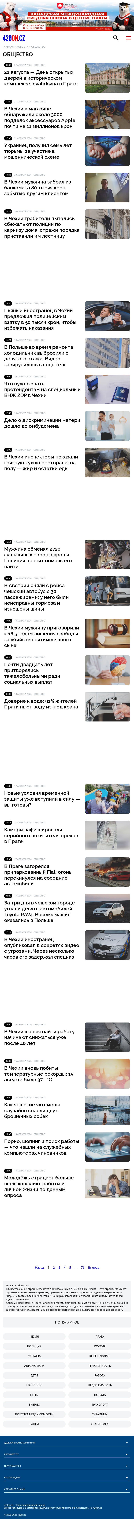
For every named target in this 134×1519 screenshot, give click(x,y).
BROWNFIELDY (11, 1454)
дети (34, 1375)
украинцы (100, 1414)
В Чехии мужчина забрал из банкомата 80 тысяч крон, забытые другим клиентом (37, 187)
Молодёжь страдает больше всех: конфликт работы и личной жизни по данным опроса (39, 1186)
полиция (34, 1346)
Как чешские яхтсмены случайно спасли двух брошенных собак (32, 1110)
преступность (100, 1366)
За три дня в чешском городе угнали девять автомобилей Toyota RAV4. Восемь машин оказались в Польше (39, 911)
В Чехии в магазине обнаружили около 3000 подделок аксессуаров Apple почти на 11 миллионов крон (39, 117)
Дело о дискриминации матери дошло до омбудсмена (42, 423)
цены (34, 1395)
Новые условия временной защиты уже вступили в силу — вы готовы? (42, 799)
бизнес (34, 1405)
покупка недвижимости (34, 1414)
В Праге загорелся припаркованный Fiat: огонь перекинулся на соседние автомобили (38, 875)
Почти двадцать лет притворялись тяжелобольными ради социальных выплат (32, 673)
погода (100, 1395)
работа (100, 1375)
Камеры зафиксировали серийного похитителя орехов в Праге (41, 835)
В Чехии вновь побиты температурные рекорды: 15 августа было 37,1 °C (38, 1074)
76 (82, 1267)
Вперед (93, 1267)
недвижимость (100, 1385)
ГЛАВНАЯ (8, 46)
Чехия (34, 1336)
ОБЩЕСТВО (38, 46)
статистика (100, 1424)
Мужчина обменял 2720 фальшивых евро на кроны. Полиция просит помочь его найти (38, 557)
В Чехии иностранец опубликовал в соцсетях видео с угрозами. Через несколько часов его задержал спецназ (41, 948)
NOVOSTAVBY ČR (12, 1465)
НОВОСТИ (22, 46)
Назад (39, 1267)
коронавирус (99, 1356)
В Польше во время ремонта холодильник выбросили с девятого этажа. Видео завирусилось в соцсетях (38, 356)
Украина (34, 1356)
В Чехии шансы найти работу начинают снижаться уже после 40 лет (39, 1037)
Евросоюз (34, 1385)
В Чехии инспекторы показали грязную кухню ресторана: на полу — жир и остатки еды (41, 462)
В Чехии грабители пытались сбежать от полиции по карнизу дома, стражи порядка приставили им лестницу (42, 227)
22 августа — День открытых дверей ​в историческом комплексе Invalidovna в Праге (41, 78)
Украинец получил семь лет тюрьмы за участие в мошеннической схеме (38, 151)
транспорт (100, 1405)
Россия (100, 1346)
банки (34, 1424)
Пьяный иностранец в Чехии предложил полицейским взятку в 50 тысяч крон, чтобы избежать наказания (40, 319)
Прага (100, 1336)
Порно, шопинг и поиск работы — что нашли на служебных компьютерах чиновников (41, 1147)
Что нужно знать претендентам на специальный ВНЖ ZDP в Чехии (42, 389)
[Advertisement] (67, 270)
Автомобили (34, 1366)
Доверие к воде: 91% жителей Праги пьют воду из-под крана (41, 704)
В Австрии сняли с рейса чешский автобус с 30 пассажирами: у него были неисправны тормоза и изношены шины (36, 597)
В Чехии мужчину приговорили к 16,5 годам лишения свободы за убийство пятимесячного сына (41, 636)
